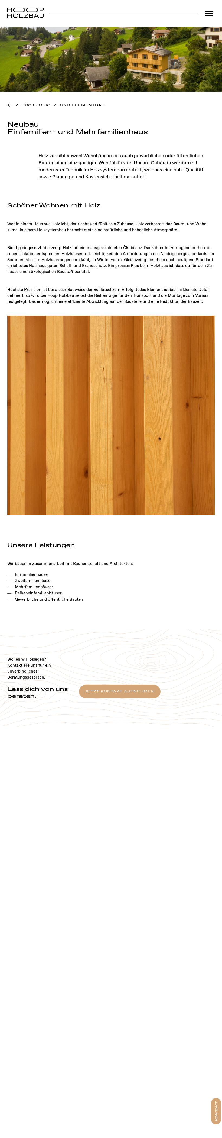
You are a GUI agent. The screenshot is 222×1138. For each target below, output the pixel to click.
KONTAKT (216, 1111)
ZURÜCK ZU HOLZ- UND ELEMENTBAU (60, 105)
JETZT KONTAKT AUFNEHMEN (120, 691)
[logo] (25, 14)
